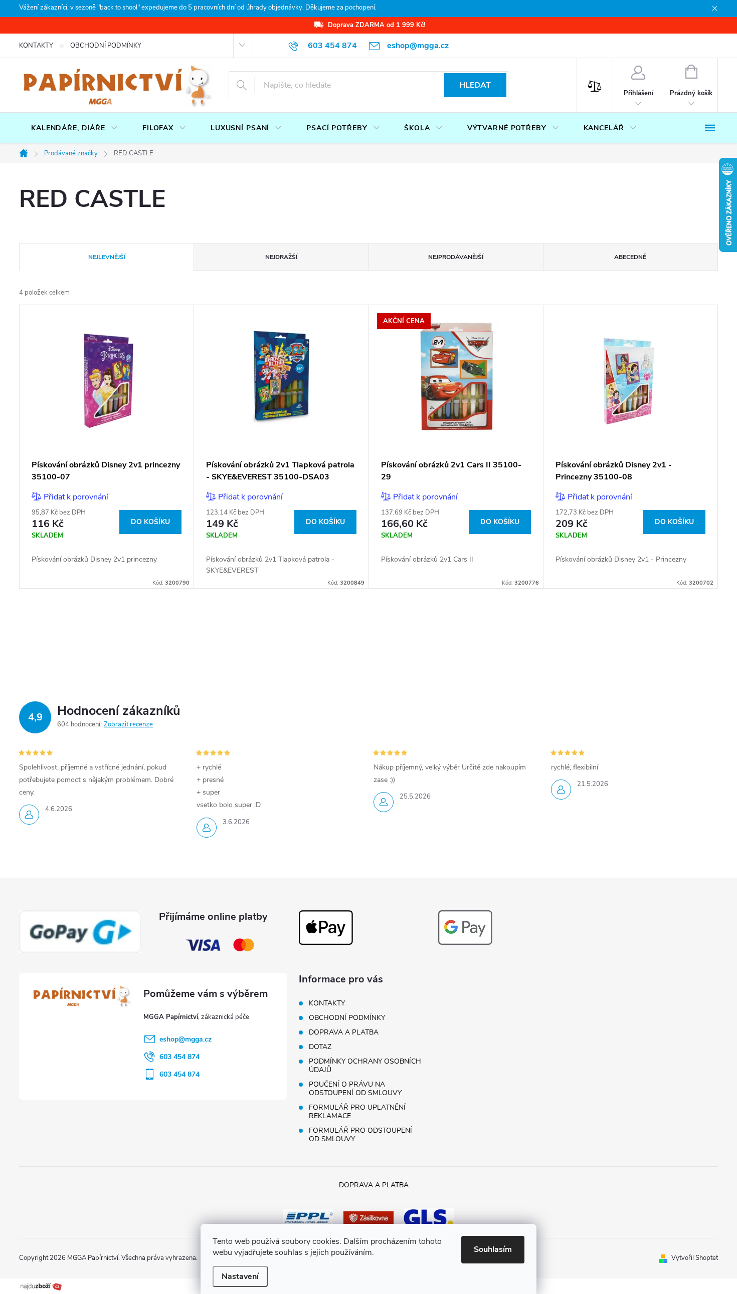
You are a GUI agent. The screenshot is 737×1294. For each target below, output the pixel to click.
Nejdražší (281, 257)
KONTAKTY (36, 45)
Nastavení (240, 1276)
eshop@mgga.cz (185, 1039)
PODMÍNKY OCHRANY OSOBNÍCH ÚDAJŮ (365, 1066)
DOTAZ (320, 1047)
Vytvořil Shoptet (694, 1257)
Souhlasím (493, 1249)
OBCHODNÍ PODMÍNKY (105, 45)
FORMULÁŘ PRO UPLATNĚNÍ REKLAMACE (357, 1112)
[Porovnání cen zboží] (41, 1285)
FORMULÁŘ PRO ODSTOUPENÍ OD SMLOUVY (360, 1135)
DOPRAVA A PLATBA (344, 1032)
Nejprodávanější (455, 257)
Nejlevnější (106, 257)
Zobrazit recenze (128, 724)
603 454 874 (179, 1057)
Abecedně (630, 257)
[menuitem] (74, 128)
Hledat (475, 85)
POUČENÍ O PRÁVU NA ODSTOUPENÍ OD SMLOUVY (355, 1089)
